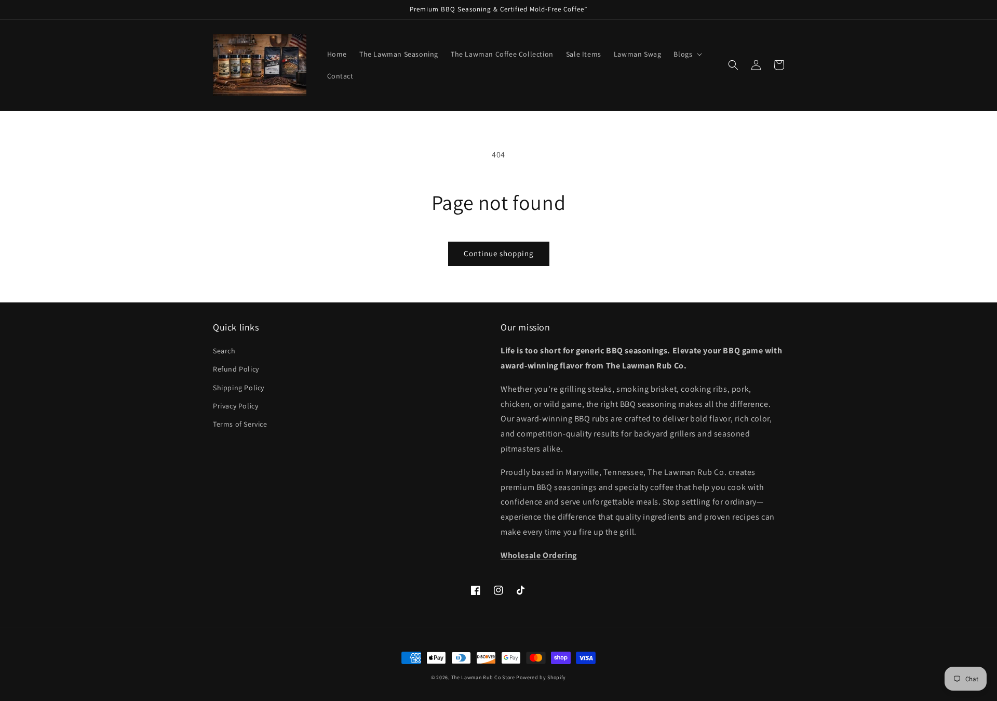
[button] (686, 54)
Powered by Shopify (541, 677)
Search (224, 350)
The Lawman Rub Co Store (483, 677)
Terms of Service (240, 424)
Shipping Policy (238, 387)
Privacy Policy (235, 406)
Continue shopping (499, 253)
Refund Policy (236, 369)
